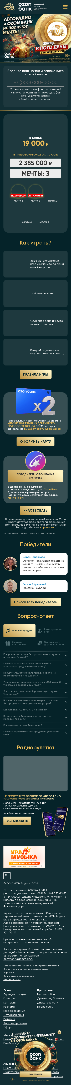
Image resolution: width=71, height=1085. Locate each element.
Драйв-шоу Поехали (50, 998)
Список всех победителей (35, 602)
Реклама (9, 1007)
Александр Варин (15, 1023)
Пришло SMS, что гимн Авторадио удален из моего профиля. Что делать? (30, 674)
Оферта (8, 1027)
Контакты (9, 1002)
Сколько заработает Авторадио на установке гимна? (31, 733)
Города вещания (14, 1011)
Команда (9, 998)
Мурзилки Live (46, 994)
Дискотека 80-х (47, 1002)
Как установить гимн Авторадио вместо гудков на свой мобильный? (31, 656)
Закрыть (59, 1032)
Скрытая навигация (65, 6)
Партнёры (8, 973)
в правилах (47, 527)
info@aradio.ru (49, 923)
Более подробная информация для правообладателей (31, 966)
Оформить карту (35, 441)
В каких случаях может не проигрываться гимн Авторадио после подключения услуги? (30, 702)
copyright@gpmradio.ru (18, 959)
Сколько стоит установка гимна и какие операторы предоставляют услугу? (27, 665)
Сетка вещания (13, 1015)
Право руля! (45, 1007)
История (9, 1019)
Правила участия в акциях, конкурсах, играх (25, 969)
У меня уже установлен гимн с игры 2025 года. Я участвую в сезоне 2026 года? (32, 683)
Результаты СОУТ (12, 980)
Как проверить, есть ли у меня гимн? (25, 710)
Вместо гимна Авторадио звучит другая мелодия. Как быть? (27, 717)
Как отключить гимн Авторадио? (22, 725)
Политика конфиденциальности (18, 976)
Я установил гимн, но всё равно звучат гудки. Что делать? (30, 692)
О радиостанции (14, 994)
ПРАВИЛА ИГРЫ (35, 374)
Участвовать (35, 510)
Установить (17, 821)
